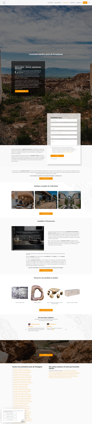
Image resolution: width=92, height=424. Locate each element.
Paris (50, 377)
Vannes (57, 376)
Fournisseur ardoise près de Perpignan (20, 387)
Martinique (68, 370)
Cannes (52, 373)
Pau (67, 374)
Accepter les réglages (10, 413)
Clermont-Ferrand (67, 377)
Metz (52, 377)
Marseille (64, 370)
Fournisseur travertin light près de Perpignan (22, 391)
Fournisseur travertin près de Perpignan (21, 393)
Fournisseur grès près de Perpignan (20, 405)
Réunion (50, 372)
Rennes (54, 376)
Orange (74, 372)
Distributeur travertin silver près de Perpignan (22, 370)
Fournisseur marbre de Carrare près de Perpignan (23, 401)
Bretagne (50, 376)
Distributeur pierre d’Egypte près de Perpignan (22, 377)
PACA (61, 372)
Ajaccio (70, 373)
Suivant (41, 238)
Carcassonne (55, 374)
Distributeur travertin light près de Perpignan (22, 372)
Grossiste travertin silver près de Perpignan (21, 408)
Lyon (59, 377)
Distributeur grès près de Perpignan (20, 386)
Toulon (77, 372)
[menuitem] (50, 2)
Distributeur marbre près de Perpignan (20, 384)
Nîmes (73, 373)
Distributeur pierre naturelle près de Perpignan (22, 375)
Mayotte (58, 372)
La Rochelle (70, 374)
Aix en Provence (66, 372)
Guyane (54, 372)
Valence (62, 377)
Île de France (75, 376)
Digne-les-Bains (60, 373)
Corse (64, 373)
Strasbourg (56, 377)
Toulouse (50, 374)
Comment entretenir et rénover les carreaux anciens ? (27, 232)
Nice (50, 373)
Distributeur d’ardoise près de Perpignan (21, 368)
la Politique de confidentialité (68, 152)
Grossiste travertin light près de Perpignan (21, 406)
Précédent (13, 238)
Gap (55, 373)
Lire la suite (27, 243)
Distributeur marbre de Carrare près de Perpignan (23, 382)
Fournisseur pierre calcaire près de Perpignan (22, 398)
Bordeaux (60, 374)
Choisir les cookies (10, 419)
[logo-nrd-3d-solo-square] (4, 2)
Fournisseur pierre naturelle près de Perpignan (22, 394)
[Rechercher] (89, 2)
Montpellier (77, 373)
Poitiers (74, 374)
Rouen (65, 376)
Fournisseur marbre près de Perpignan (20, 403)
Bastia (67, 373)
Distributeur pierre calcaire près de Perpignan (22, 379)
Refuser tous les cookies (9, 416)
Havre (71, 376)
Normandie (62, 376)
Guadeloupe (73, 370)
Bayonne (64, 374)
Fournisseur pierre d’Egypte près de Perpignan (22, 396)
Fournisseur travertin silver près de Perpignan (22, 389)
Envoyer (57, 155)
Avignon (71, 372)
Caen (68, 376)
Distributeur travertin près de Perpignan (21, 374)
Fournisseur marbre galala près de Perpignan (22, 399)
